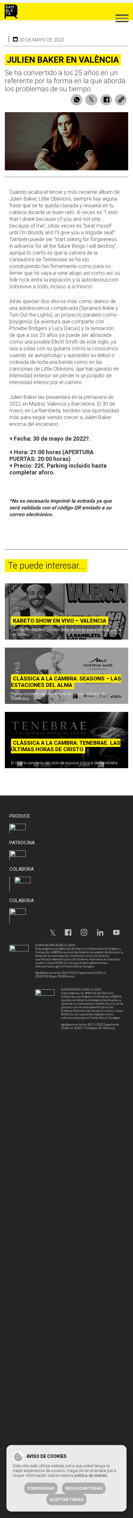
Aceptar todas (66, 1499)
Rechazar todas (83, 1488)
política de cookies (90, 1475)
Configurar (40, 1488)
